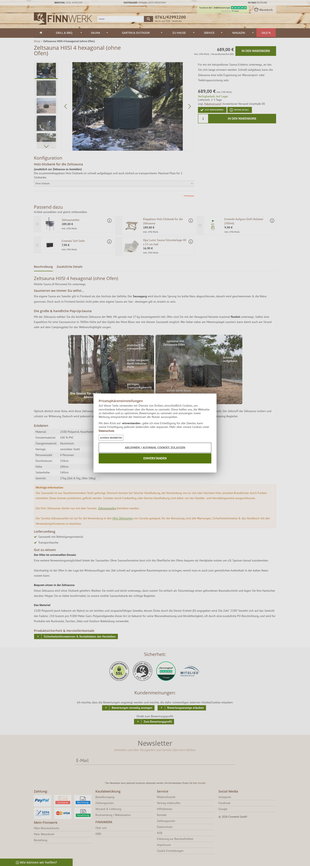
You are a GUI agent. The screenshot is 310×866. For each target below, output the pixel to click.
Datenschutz (106, 431)
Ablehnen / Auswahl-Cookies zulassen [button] (155, 448)
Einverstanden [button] (155, 458)
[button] (111, 438)
